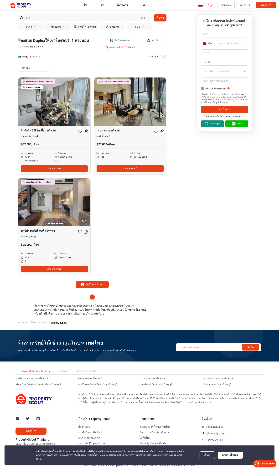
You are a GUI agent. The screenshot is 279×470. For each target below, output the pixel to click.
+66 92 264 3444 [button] (216, 439)
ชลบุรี (44, 322)
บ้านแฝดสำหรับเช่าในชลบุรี (217, 384)
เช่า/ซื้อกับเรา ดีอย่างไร (90, 432)
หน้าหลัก (22, 322)
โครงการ (63, 371)
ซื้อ (85, 5)
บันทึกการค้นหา (122, 40)
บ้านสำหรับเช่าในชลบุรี (90, 378)
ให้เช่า (34, 322)
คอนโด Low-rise (87, 27)
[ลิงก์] (38, 459)
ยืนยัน (250, 347)
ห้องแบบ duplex (59, 322)
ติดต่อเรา (266, 5)
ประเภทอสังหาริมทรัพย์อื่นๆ (34, 371)
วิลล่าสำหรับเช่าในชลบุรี (153, 378)
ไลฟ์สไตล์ (145, 437)
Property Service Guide (153, 443)
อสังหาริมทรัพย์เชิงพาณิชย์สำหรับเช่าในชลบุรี (38, 384)
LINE (239, 123)
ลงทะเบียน (226, 5)
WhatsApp (214, 123)
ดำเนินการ (225, 109)
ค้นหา (160, 18)
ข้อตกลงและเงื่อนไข (183, 465)
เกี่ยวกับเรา (84, 427)
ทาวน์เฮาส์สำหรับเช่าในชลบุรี (218, 378)
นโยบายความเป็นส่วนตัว (217, 97)
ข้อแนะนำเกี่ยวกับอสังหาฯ (154, 432)
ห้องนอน (56, 27)
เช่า (102, 5)
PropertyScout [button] (214, 427)
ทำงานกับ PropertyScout (91, 443)
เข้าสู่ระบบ (245, 5)
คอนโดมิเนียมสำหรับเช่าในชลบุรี (32, 378)
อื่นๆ (137, 27)
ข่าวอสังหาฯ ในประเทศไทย (155, 427)
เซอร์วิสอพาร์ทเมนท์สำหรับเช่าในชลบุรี (97, 384)
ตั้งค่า (207, 455)
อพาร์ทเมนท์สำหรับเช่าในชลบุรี (156, 384)
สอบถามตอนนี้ (54, 168)
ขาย (143, 5)
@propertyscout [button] (215, 433)
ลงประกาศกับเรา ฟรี (89, 437)
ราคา (29, 27)
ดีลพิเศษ (114, 27)
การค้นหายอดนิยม (87, 371)
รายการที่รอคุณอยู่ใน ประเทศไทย (85, 313)
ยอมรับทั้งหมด (230, 455)
